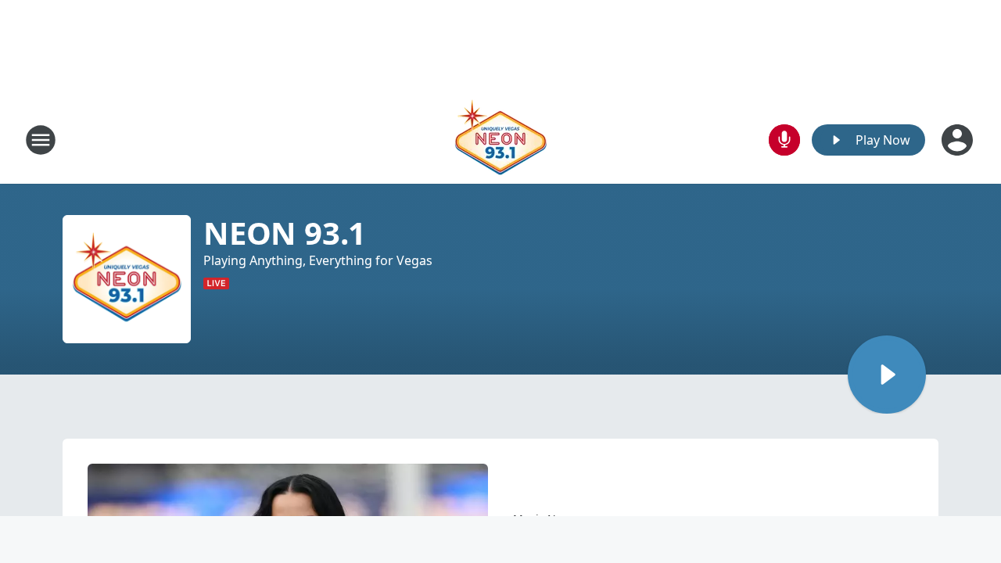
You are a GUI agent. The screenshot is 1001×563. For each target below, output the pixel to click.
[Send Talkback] (784, 140)
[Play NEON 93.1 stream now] (126, 279)
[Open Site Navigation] (40, 140)
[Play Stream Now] (887, 374)
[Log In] (959, 140)
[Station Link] (500, 140)
